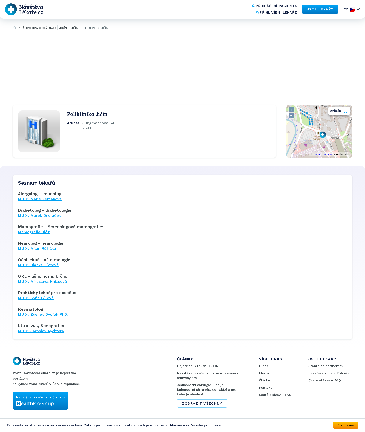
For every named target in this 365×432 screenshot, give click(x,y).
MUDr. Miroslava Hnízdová (42, 281)
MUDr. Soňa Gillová (36, 298)
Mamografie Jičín (34, 232)
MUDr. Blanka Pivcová (38, 265)
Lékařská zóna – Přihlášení (330, 373)
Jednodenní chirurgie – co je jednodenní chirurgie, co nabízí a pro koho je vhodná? (206, 389)
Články (264, 380)
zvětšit (335, 111)
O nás (263, 366)
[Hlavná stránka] (14, 28)
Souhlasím (346, 425)
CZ (345, 9)
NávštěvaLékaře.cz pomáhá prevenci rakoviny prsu (207, 375)
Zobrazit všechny (202, 403)
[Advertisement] (182, 66)
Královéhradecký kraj (37, 28)
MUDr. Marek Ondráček (39, 215)
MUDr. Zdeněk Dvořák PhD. (43, 314)
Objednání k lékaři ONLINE (199, 366)
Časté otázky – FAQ (275, 395)
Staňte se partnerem (325, 366)
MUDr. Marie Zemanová (40, 199)
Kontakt (265, 387)
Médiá (264, 373)
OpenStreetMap (322, 154)
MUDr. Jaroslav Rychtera (41, 331)
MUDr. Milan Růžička (37, 248)
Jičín (63, 28)
